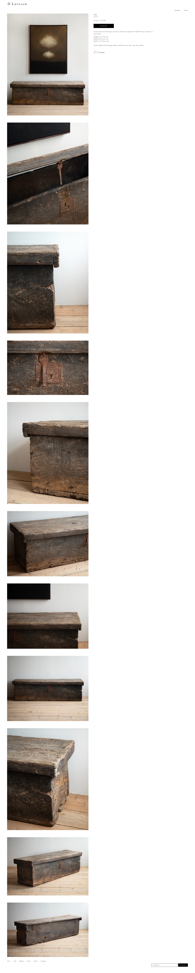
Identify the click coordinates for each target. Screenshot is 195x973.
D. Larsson (95, 972)
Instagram (43, 961)
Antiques (177, 10)
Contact (29, 961)
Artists (186, 10)
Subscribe (183, 965)
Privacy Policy (102, 972)
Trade (14, 961)
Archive (36, 961)
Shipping (21, 961)
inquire (103, 26)
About (8, 961)
